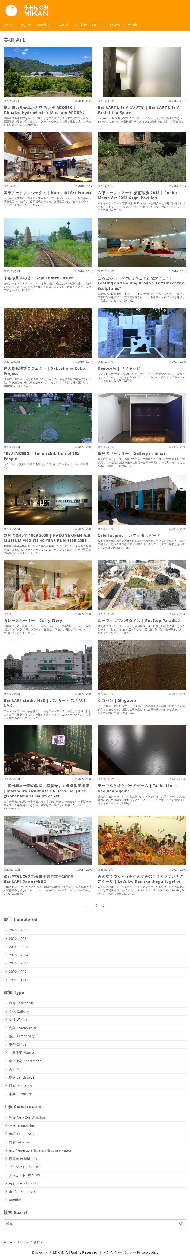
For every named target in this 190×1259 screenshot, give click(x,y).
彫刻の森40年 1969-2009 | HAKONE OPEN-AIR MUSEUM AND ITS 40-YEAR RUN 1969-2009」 (47, 538)
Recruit (131, 25)
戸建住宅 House (21, 1052)
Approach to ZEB (23, 1183)
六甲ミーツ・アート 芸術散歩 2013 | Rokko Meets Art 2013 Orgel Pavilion (137, 195)
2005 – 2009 (18, 963)
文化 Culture (19, 1011)
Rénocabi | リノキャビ (119, 368)
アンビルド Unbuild (24, 1175)
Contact (98, 25)
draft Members (22, 1191)
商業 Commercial (22, 1028)
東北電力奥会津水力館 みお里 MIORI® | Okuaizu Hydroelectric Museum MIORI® (44, 110)
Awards (63, 25)
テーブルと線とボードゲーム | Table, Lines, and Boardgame (138, 788)
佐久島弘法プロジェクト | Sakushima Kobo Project (44, 371)
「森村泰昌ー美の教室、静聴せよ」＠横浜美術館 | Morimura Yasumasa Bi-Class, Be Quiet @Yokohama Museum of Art (46, 791)
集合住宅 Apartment (25, 1061)
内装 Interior (19, 1142)
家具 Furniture (20, 1094)
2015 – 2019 (18, 946)
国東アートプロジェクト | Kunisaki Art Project (48, 192)
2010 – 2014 (18, 955)
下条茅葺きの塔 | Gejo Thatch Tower (38, 277)
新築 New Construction (28, 1117)
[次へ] (103, 906)
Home (9, 25)
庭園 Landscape (22, 1077)
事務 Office (18, 1044)
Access (115, 25)
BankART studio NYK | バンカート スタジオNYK (45, 703)
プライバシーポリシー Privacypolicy (130, 1252)
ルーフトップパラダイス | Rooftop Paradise (139, 620)
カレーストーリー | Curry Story (33, 620)
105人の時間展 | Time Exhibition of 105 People (41, 456)
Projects (25, 25)
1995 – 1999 (18, 979)
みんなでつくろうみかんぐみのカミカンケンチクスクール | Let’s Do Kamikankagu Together (141, 879)
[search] (180, 1223)
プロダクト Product (24, 1167)
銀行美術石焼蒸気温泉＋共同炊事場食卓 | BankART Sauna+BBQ (40, 879)
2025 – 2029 (18, 930)
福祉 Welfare (19, 1019)
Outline (81, 25)
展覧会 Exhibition (23, 1158)
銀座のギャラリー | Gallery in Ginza (132, 453)
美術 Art (15, 1069)
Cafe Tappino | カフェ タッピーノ (129, 535)
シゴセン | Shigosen (117, 700)
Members (45, 25)
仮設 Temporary (22, 1036)
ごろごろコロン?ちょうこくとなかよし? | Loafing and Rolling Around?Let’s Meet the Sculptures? (141, 283)
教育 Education (21, 1003)
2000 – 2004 (18, 971)
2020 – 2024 (18, 938)
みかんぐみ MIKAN (49, 1252)
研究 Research (20, 1085)
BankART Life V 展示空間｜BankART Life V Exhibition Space (138, 110)
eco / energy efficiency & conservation (41, 1150)
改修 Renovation (22, 1125)
